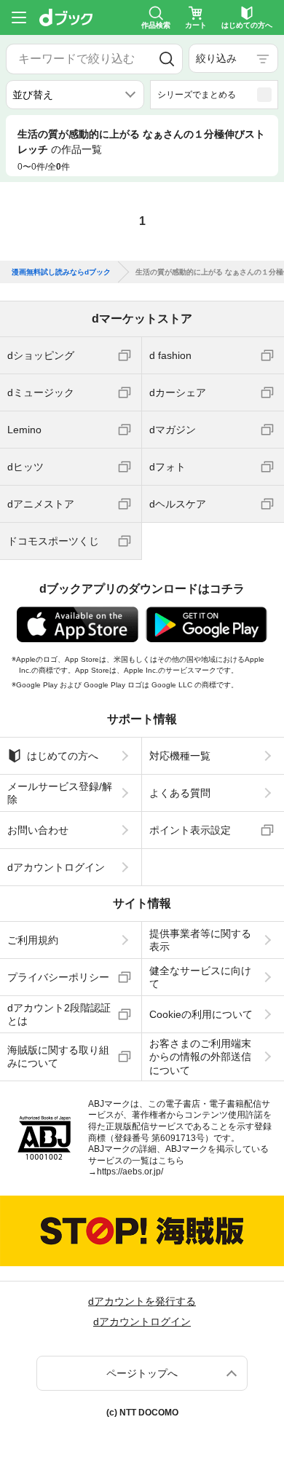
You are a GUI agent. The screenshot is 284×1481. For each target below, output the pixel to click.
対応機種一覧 (179, 756)
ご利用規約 (32, 940)
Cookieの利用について (201, 1014)
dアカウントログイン (56, 867)
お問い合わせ (37, 830)
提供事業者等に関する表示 (200, 940)
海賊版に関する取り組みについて (58, 1056)
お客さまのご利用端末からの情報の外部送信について (200, 1056)
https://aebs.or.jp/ (130, 1171)
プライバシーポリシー (58, 977)
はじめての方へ (62, 756)
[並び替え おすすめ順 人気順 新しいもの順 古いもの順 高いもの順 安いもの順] (75, 94)
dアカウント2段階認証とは (59, 1014)
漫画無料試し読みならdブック (61, 272)
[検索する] (167, 59)
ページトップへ (142, 1373)
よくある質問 (179, 793)
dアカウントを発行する (142, 1301)
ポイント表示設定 (190, 830)
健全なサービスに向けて (200, 977)
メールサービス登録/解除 (59, 793)
